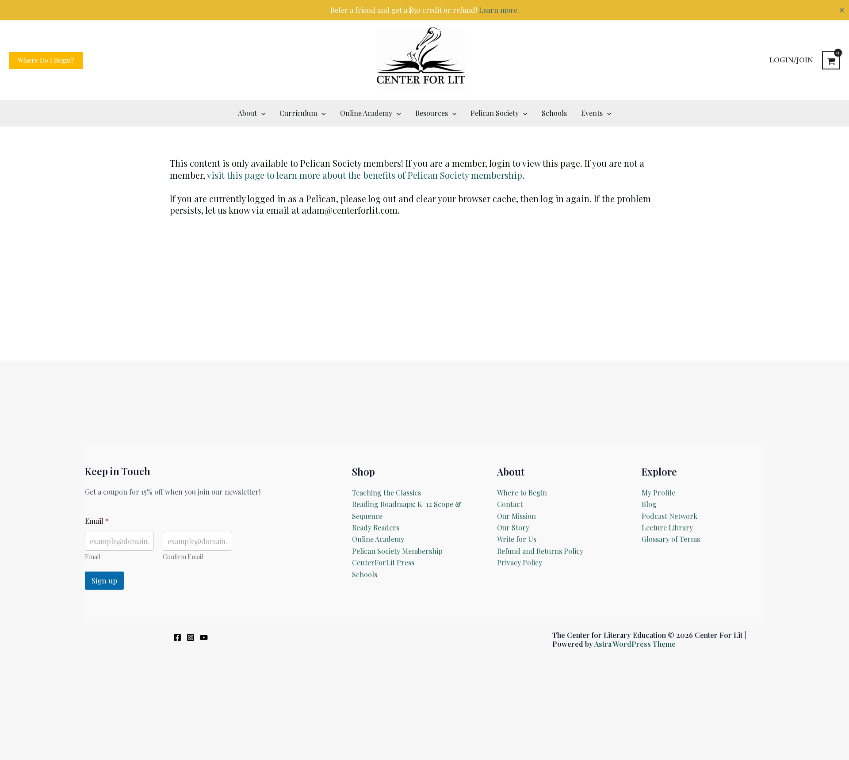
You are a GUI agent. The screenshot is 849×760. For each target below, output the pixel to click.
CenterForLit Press (383, 562)
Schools (364, 574)
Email (92, 556)
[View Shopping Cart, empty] (831, 60)
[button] (46, 60)
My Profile (658, 492)
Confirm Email (183, 556)
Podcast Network (669, 516)
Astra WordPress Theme (635, 644)
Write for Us (516, 539)
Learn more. (499, 10)
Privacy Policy (519, 562)
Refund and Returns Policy (540, 551)
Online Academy (378, 539)
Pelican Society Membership (397, 551)
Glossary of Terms (671, 539)
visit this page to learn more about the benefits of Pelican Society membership (364, 175)
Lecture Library (667, 527)
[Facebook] (177, 637)
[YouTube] (204, 637)
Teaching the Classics (386, 492)
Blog (649, 504)
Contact (510, 504)
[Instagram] (191, 637)
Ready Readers (375, 527)
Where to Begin (522, 492)
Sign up (104, 580)
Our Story (513, 527)
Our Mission (516, 516)
